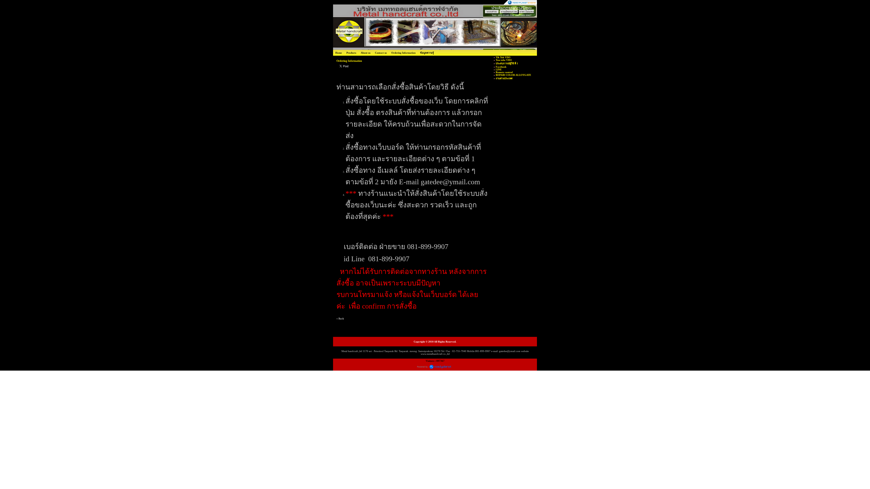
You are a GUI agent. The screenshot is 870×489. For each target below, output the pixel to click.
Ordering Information (403, 52)
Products (351, 52)
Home (338, 52)
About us (365, 52)
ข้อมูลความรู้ (427, 52)
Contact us (381, 52)
